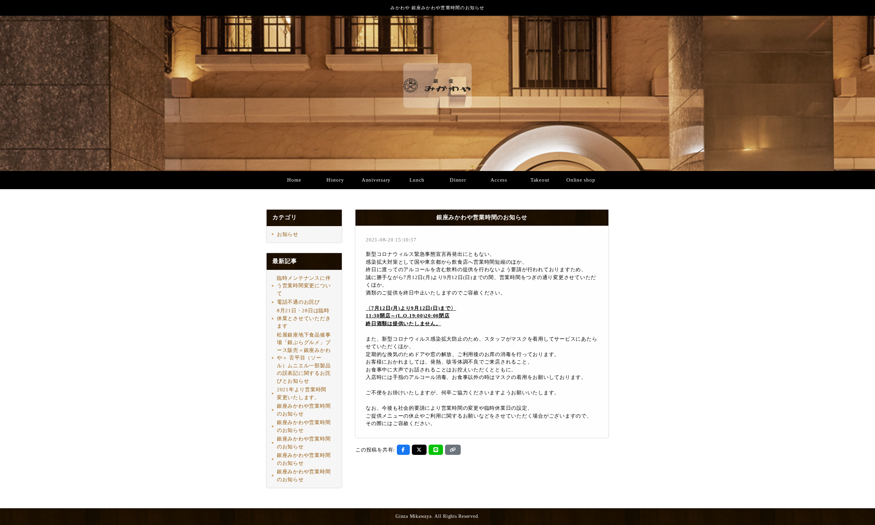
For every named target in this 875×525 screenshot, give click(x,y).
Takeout (539, 180)
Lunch (417, 180)
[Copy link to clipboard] (453, 450)
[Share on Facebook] (403, 450)
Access (498, 180)
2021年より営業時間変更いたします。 (301, 393)
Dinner (458, 180)
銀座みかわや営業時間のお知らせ (304, 410)
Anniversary (376, 180)
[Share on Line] (436, 450)
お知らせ (287, 234)
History (335, 180)
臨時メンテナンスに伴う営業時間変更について (304, 285)
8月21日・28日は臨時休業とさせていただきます (304, 318)
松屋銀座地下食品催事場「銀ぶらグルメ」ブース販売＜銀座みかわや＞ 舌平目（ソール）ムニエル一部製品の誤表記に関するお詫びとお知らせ (304, 358)
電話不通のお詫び (298, 302)
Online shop (580, 180)
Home (294, 180)
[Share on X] (419, 450)
